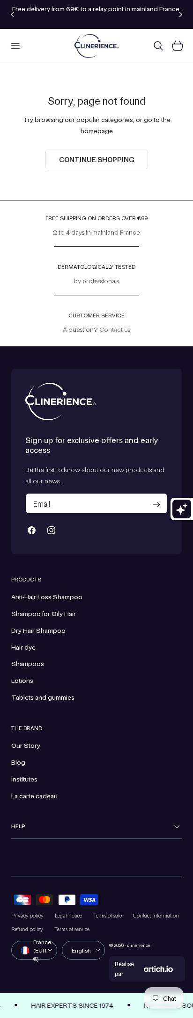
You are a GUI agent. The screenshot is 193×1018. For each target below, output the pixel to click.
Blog (18, 762)
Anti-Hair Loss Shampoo (46, 596)
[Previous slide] (12, 14)
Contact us (114, 329)
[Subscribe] (156, 504)
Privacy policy (27, 915)
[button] (15, 45)
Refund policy (27, 928)
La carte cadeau (34, 795)
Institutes (24, 778)
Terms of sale (107, 915)
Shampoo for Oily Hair (43, 613)
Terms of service (71, 928)
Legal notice (68, 915)
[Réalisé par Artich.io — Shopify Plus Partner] (158, 969)
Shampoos (27, 663)
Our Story (25, 745)
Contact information (156, 915)
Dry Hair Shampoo (38, 630)
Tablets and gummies (42, 697)
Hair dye (23, 647)
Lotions (22, 680)
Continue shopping (96, 159)
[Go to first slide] (181, 14)
